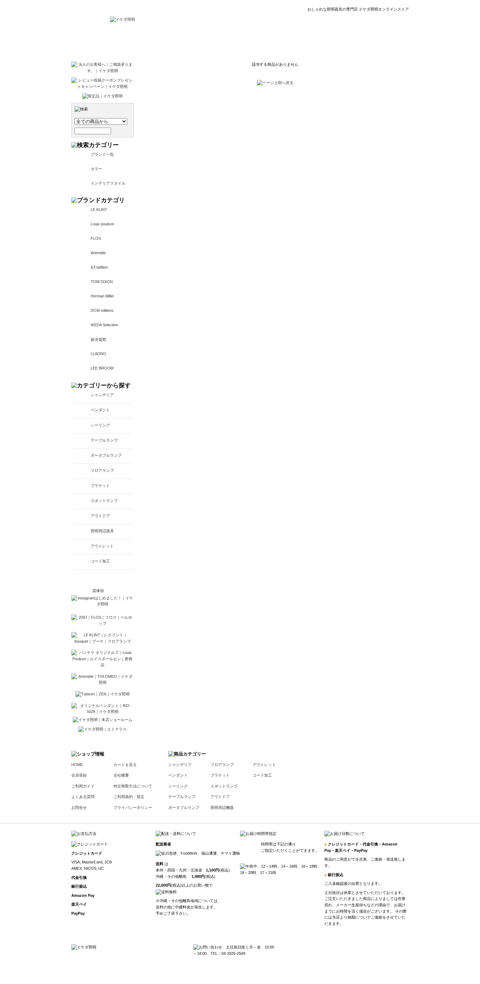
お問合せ (79, 807)
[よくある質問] (309, 42)
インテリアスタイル (108, 183)
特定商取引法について (132, 786)
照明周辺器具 (102, 531)
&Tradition (99, 267)
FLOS (96, 238)
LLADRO (98, 354)
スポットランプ (104, 501)
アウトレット (102, 546)
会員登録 (79, 775)
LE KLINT (99, 209)
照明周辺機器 (222, 807)
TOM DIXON (102, 281)
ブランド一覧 (102, 154)
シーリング (100, 425)
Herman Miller (102, 296)
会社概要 (121, 775)
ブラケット (100, 485)
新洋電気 (98, 339)
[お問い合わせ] (350, 42)
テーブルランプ (104, 440)
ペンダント (100, 410)
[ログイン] (199, 42)
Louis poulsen (102, 224)
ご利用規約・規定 (128, 797)
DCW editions (102, 310)
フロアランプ (102, 470)
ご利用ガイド (83, 786)
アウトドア (100, 516)
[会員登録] (231, 42)
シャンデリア (102, 395)
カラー (96, 169)
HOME (77, 765)
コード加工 (100, 561)
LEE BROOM (102, 368)
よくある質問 (83, 797)
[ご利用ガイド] (269, 42)
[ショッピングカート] (391, 42)
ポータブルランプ (106, 455)
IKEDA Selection (104, 325)
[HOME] (122, 19)
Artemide (98, 253)
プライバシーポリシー (132, 807)
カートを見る (125, 765)
